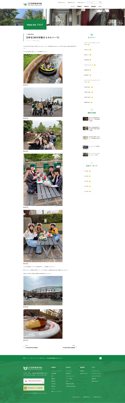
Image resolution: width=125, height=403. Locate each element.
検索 (100, 2)
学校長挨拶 (53, 373)
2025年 (87, 176)
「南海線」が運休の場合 (71, 386)
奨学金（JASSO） (84, 373)
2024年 (87, 181)
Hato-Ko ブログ (95, 371)
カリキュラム (69, 371)
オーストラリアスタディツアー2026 (92, 43)
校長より (87, 54)
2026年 (87, 171)
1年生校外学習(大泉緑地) (69, 346)
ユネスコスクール (89, 65)
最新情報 (94, 378)
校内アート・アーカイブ (56, 391)
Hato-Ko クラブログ (96, 373)
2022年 (87, 191)
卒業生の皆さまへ (81, 2)
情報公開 (53, 386)
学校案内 (79, 6)
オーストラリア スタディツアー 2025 (92, 81)
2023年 (87, 186)
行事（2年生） (88, 92)
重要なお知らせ (95, 381)
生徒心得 (53, 383)
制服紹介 (53, 378)
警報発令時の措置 (70, 383)
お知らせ (87, 49)
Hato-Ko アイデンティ (56, 371)
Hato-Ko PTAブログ (96, 376)
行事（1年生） (88, 87)
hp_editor (38, 40)
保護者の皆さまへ (72, 2)
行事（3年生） (31, 34)
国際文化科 (88, 102)
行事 (67, 381)
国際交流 (53, 381)
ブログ (100, 6)
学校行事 (87, 59)
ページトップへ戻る (101, 358)
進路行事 (87, 70)
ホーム (73, 6)
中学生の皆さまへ (62, 2)
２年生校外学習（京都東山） (31, 346)
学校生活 (86, 6)
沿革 (52, 376)
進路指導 (93, 6)
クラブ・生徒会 (69, 378)
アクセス (53, 388)
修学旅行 (87, 75)
